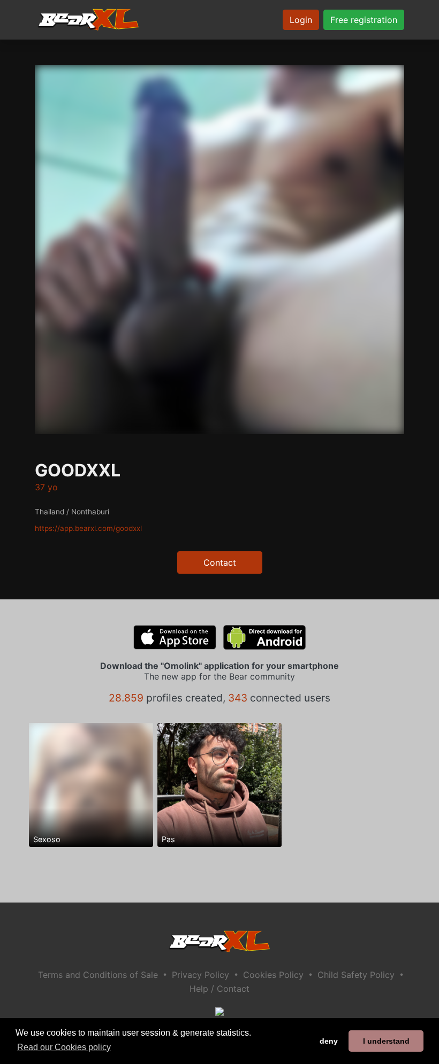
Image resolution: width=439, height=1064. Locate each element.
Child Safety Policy (356, 974)
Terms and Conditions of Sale (98, 974)
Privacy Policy (200, 974)
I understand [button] (386, 1041)
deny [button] (329, 1041)
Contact (219, 562)
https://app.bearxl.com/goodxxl (88, 528)
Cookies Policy (273, 974)
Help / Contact (219, 988)
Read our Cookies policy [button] (64, 1047)
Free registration (363, 19)
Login (301, 19)
